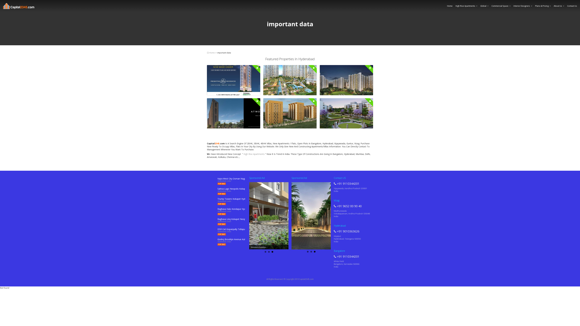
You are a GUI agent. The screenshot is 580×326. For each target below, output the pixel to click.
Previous (244, 215)
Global (483, 6)
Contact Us (572, 6)
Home (450, 6)
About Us (558, 6)
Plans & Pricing (542, 6)
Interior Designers (522, 6)
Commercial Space (499, 6)
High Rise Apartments (465, 6)
